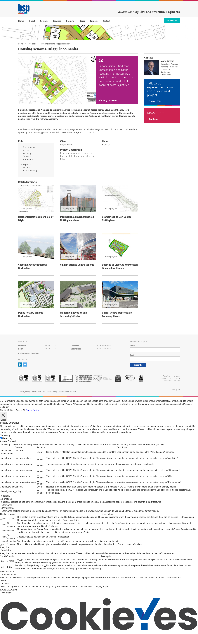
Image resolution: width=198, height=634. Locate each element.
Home (21, 21)
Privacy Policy (25, 391)
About (32, 21)
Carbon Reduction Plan (67, 391)
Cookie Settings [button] (7, 410)
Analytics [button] (4, 547)
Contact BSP (155, 101)
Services (57, 21)
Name (132, 346)
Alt (179, 390)
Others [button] (3, 580)
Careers (94, 21)
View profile (167, 75)
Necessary (7, 438)
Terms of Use (36, 391)
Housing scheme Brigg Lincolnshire (56, 44)
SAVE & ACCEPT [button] (8, 590)
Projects (70, 21)
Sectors (44, 21)
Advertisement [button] (7, 571)
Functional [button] (5, 496)
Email (132, 355)
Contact (106, 21)
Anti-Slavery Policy (50, 391)
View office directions (29, 354)
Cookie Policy (32, 410)
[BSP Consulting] (23, 9)
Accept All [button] (20, 410)
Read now (153, 119)
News (82, 21)
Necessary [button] (5, 435)
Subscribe (138, 365)
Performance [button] (6, 505)
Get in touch (172, 21)
